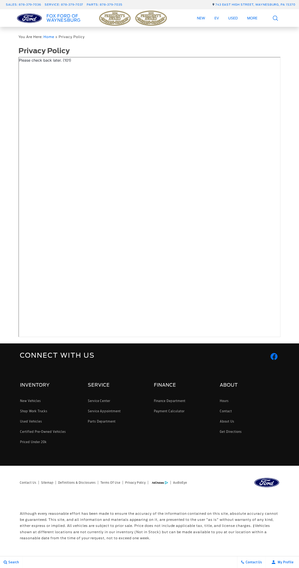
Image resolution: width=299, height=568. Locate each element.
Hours (224, 401)
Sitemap (47, 482)
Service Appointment (104, 411)
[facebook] (274, 356)
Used (233, 18)
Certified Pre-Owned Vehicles (43, 432)
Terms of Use (110, 482)
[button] (275, 18)
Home (48, 37)
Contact (226, 411)
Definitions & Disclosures (77, 482)
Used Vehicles (31, 421)
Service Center (99, 401)
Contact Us (28, 482)
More (252, 19)
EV (216, 18)
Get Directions (231, 432)
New (201, 18)
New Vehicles (30, 401)
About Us (227, 421)
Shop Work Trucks (33, 411)
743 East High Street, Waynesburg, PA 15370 (255, 4)
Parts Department (102, 421)
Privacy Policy (135, 482)
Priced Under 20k (33, 442)
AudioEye (180, 482)
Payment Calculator (169, 411)
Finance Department (169, 401)
